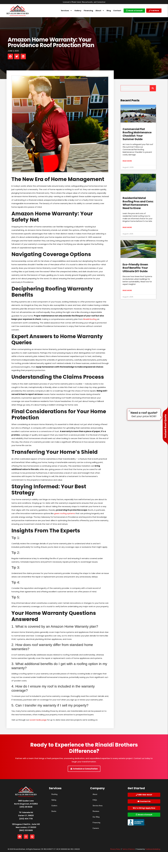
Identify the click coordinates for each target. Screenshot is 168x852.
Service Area (97, 806)
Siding (53, 800)
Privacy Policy (115, 849)
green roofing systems (64, 513)
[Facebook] (19, 836)
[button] (10, 56)
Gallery (77, 10)
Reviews (96, 811)
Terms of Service (128, 849)
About (98, 10)
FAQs (95, 800)
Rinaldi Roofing (90, 319)
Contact (117, 10)
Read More (127, 161)
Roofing (54, 794)
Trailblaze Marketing (152, 849)
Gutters (54, 806)
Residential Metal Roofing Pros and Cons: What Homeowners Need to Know (138, 203)
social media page (38, 720)
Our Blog (96, 817)
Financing (88, 10)
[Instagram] (26, 836)
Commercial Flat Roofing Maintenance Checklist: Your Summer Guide (137, 134)
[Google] (32, 836)
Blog (109, 10)
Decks (53, 811)
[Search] (153, 88)
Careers (96, 828)
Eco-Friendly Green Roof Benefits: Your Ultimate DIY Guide (135, 268)
